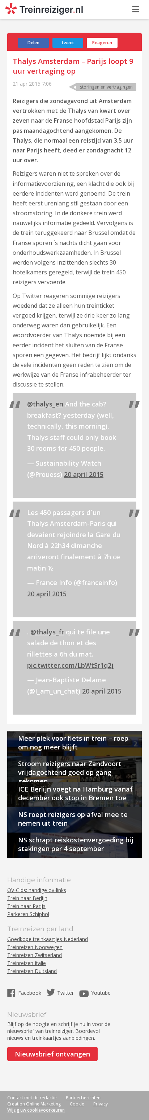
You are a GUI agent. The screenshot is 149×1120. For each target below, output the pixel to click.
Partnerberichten (83, 1098)
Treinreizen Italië (26, 963)
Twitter (65, 992)
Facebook (30, 992)
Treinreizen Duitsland (32, 971)
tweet (68, 43)
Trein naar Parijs (26, 906)
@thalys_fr (47, 632)
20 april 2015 (83, 474)
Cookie (77, 1104)
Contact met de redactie (32, 1098)
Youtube (101, 992)
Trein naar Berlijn (27, 898)
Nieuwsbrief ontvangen (52, 1054)
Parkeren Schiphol (28, 914)
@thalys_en (45, 404)
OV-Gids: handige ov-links (36, 890)
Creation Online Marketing (34, 1104)
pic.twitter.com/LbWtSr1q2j (70, 665)
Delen (33, 43)
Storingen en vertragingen (106, 87)
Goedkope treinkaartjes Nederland (47, 939)
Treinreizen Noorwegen (35, 947)
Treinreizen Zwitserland (34, 955)
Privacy (100, 1104)
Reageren (102, 43)
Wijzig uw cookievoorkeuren (36, 1110)
